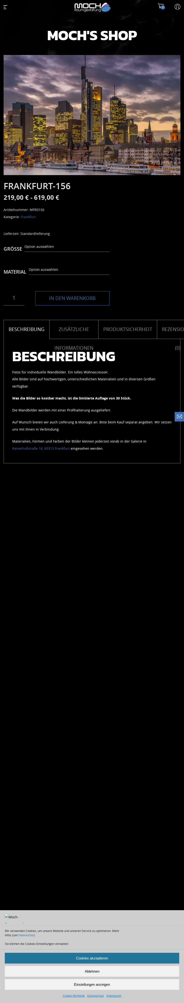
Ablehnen (92, 971)
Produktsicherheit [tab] (127, 329)
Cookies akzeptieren (92, 958)
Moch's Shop (92, 36)
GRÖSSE (13, 249)
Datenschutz (26, 935)
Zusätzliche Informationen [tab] (73, 333)
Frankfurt (28, 217)
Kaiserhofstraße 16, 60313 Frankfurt (41, 449)
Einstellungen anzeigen (92, 984)
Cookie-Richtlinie (74, 995)
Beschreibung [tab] (27, 329)
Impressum (113, 995)
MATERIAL (15, 272)
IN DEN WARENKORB (72, 298)
